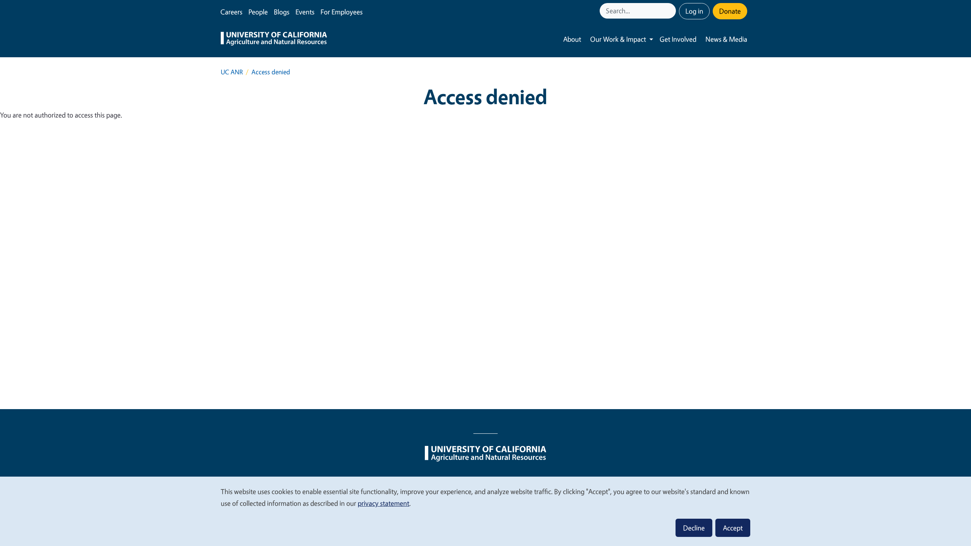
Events (304, 11)
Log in (694, 11)
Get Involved (678, 39)
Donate (730, 11)
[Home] (274, 39)
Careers (231, 11)
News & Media (726, 39)
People (258, 11)
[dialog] (485, 511)
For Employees (342, 11)
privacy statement (383, 503)
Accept (733, 527)
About (572, 39)
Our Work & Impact (618, 39)
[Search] (671, 11)
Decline (694, 527)
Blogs (281, 11)
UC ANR (232, 72)
